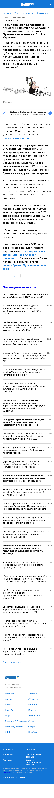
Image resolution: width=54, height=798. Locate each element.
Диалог (5, 17)
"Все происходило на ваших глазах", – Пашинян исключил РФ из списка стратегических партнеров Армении (25, 579)
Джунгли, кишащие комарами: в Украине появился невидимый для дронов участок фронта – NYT (23, 609)
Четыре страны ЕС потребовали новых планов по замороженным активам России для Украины (22, 341)
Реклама (30, 749)
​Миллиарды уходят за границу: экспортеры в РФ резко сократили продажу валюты (23, 565)
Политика (26, 276)
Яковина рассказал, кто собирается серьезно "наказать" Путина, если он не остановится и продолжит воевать (25, 506)
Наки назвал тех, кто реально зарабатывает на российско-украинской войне (20, 651)
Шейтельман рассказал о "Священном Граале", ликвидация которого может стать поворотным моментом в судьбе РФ (23, 326)
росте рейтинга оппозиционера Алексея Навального (24, 255)
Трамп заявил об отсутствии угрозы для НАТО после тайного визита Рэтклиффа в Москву (24, 372)
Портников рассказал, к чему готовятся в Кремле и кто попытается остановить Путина (25, 623)
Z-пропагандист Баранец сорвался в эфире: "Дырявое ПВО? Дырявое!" (24, 295)
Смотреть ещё (12, 662)
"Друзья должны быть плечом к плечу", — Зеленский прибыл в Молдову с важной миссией (21, 464)
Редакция (8, 754)
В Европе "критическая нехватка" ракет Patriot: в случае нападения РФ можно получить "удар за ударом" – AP (25, 357)
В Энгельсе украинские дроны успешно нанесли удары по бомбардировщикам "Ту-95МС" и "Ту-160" (22, 309)
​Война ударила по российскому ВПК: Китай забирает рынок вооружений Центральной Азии (25, 492)
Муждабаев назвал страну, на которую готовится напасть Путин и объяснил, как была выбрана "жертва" (24, 387)
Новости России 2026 (18, 17)
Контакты (8, 760)
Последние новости (19, 287)
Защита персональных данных (33, 762)
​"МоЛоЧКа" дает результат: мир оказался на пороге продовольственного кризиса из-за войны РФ (24, 594)
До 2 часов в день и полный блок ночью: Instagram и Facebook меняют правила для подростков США (24, 436)
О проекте (8, 749)
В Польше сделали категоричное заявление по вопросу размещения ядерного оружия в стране (24, 520)
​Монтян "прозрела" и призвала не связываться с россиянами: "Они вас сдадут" (24, 637)
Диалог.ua (7, 772)
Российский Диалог (17, 138)
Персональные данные (34, 755)
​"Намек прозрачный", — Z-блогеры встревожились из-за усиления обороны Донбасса (23, 534)
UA (49, 4)
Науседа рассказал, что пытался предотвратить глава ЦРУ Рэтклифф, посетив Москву (24, 450)
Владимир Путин (11, 276)
